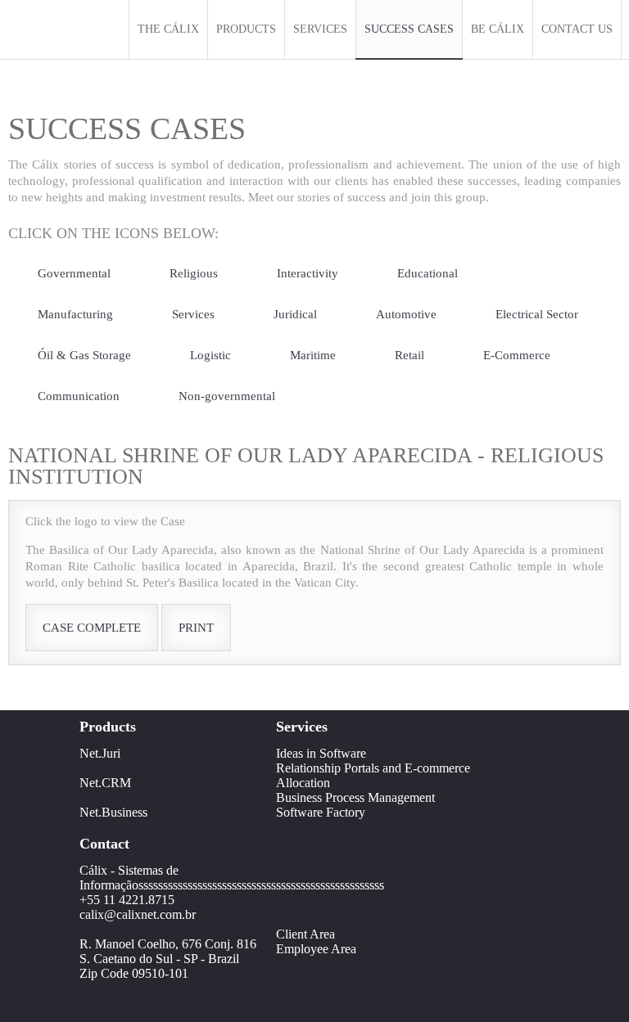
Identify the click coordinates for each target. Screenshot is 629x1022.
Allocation (303, 783)
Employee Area (316, 949)
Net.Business (113, 812)
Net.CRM (105, 783)
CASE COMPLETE (92, 627)
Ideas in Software (321, 753)
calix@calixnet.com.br (137, 914)
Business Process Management (355, 797)
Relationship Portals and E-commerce (373, 768)
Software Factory (320, 812)
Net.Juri (99, 753)
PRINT (196, 627)
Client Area (305, 934)
